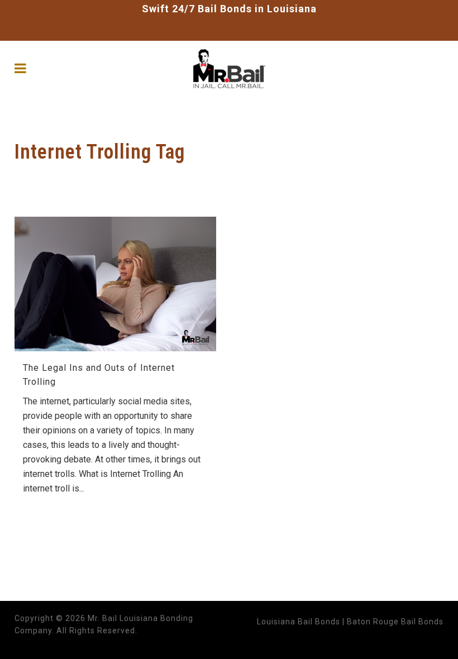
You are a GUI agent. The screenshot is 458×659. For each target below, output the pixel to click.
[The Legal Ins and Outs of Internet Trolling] (115, 284)
